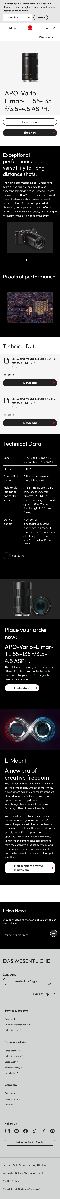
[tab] (26, 259)
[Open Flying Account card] (54, 28)
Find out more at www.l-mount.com (30, 868)
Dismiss (51, 17)
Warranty (8, 1173)
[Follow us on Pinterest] (52, 1131)
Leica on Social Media (30, 1142)
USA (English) (11, 17)
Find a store (30, 122)
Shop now (30, 132)
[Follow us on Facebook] (25, 1131)
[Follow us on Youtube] (17, 1131)
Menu (13, 28)
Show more (18, 555)
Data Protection (21, 1165)
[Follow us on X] (43, 1131)
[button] (54, 994)
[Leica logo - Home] (30, 28)
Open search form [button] (47, 28)
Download (30, 382)
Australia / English (27, 981)
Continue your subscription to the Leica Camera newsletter (53, 933)
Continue (40, 17)
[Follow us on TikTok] (34, 1131)
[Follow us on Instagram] (7, 1131)
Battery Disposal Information (30, 1173)
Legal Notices (39, 1165)
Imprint (7, 1165)
